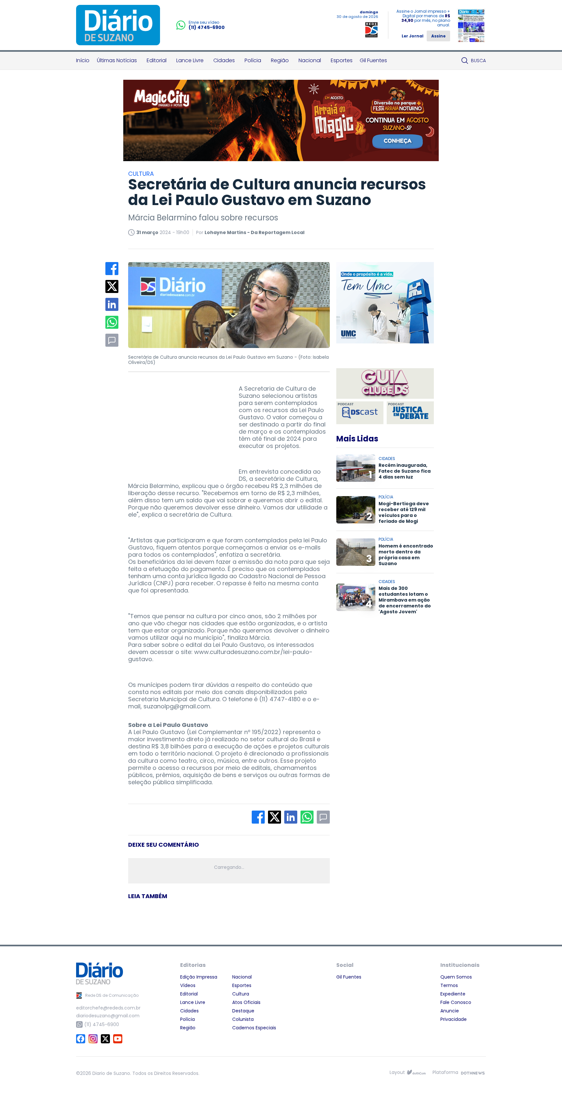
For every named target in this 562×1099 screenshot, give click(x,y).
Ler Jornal (412, 36)
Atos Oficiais (246, 1002)
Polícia (253, 60)
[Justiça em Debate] (410, 412)
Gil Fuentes (373, 60)
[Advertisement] (177, 425)
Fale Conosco (455, 1002)
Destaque (243, 1011)
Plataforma (445, 1072)
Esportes (342, 60)
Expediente (452, 994)
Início (82, 60)
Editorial (157, 60)
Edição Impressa (198, 977)
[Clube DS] (385, 384)
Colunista (243, 1019)
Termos (449, 985)
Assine (438, 36)
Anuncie (449, 1011)
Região (280, 60)
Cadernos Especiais (254, 1027)
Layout (397, 1072)
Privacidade (453, 1019)
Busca (478, 60)
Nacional (310, 60)
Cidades (224, 60)
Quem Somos (456, 977)
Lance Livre (190, 60)
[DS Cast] (359, 412)
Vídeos (187, 985)
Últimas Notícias (117, 60)
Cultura (240, 994)
